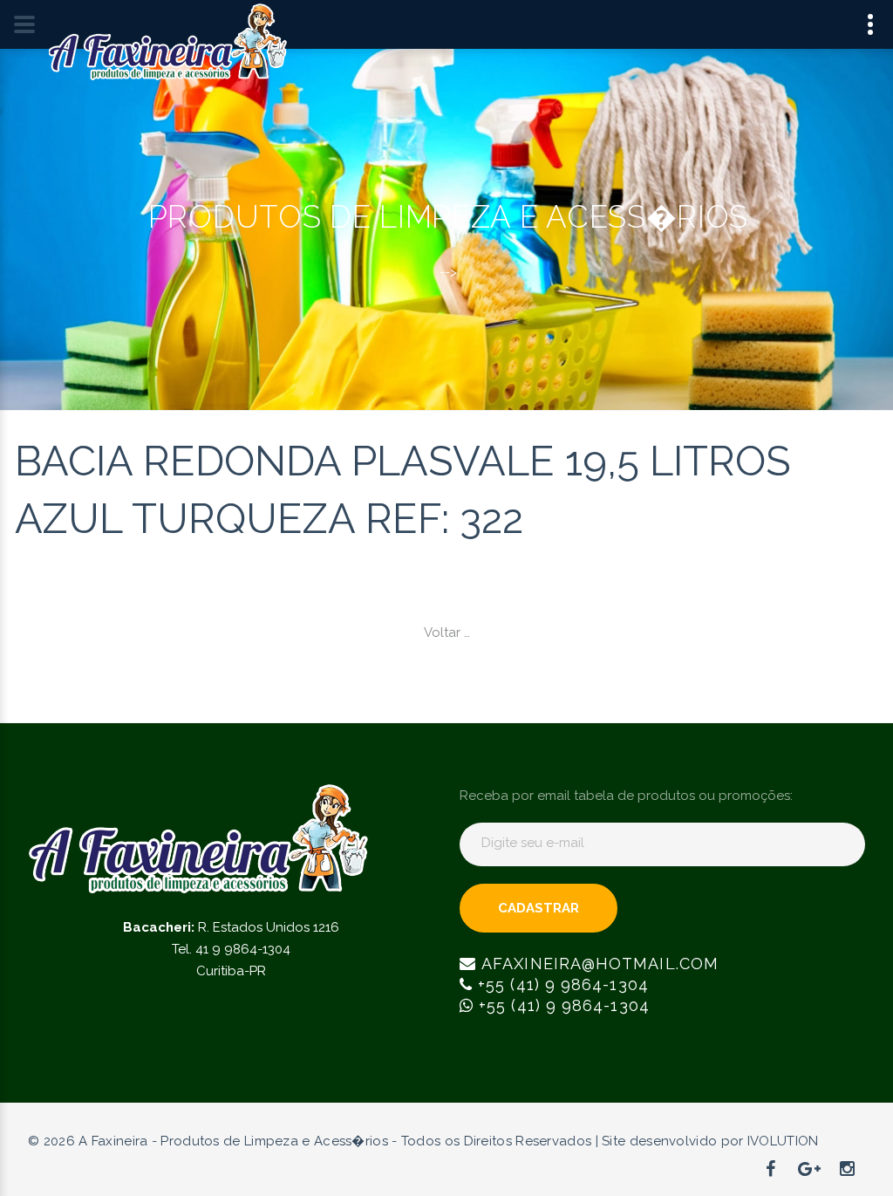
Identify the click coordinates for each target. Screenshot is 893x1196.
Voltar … (447, 632)
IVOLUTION (783, 1141)
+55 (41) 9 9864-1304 (561, 984)
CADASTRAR (538, 908)
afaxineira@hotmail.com (597, 963)
